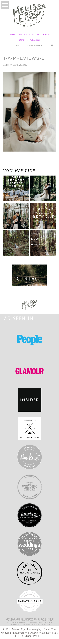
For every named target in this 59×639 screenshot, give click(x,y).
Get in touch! (29, 40)
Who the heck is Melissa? (29, 34)
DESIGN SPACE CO (33, 636)
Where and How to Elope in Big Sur (43, 240)
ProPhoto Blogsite (40, 632)
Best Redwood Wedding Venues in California (12, 190)
